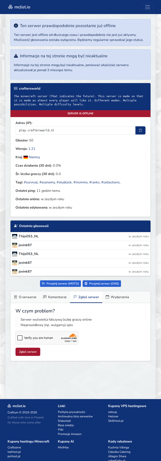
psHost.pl (14, 456)
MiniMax (63, 447)
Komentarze (57, 297)
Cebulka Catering (119, 452)
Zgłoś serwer (88, 297)
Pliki (60, 430)
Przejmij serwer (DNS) (103, 284)
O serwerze (27, 297)
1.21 (31, 148)
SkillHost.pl (115, 421)
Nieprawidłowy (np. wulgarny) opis (47, 325)
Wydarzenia (119, 297)
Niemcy (34, 157)
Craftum (13, 412)
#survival (31, 182)
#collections (110, 182)
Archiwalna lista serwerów (75, 416)
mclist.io (21, 7)
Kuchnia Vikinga (118, 447)
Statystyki (64, 421)
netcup (112, 412)
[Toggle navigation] (147, 7)
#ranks (94, 182)
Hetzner (113, 416)
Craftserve (14, 447)
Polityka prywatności (71, 412)
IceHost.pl (14, 452)
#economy (47, 182)
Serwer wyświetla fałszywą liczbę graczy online (56, 319)
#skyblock (64, 182)
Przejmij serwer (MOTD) (62, 284)
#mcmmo (80, 182)
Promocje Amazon (70, 434)
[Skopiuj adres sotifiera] (140, 130)
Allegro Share (117, 456)
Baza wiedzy (66, 425)
